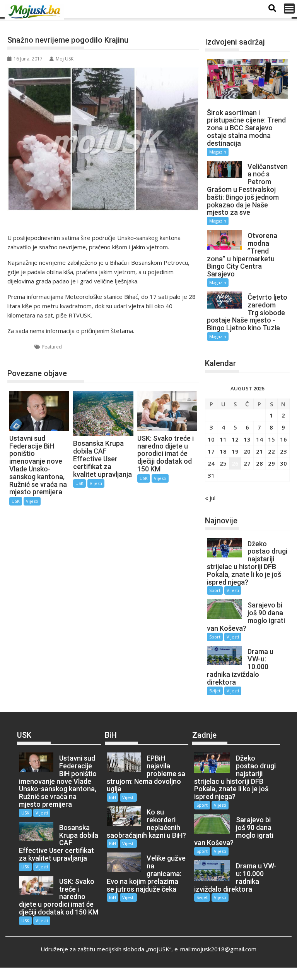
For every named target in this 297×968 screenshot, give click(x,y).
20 (247, 451)
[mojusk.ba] (36, 12)
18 (223, 451)
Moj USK (64, 58)
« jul (210, 498)
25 (223, 463)
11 (223, 439)
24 (211, 463)
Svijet (214, 691)
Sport (214, 590)
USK (21, 346)
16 (283, 439)
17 (211, 451)
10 (211, 439)
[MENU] (289, 8)
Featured (52, 346)
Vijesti (32, 501)
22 (271, 451)
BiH (112, 797)
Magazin (217, 152)
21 (259, 451)
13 (247, 439)
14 (259, 439)
